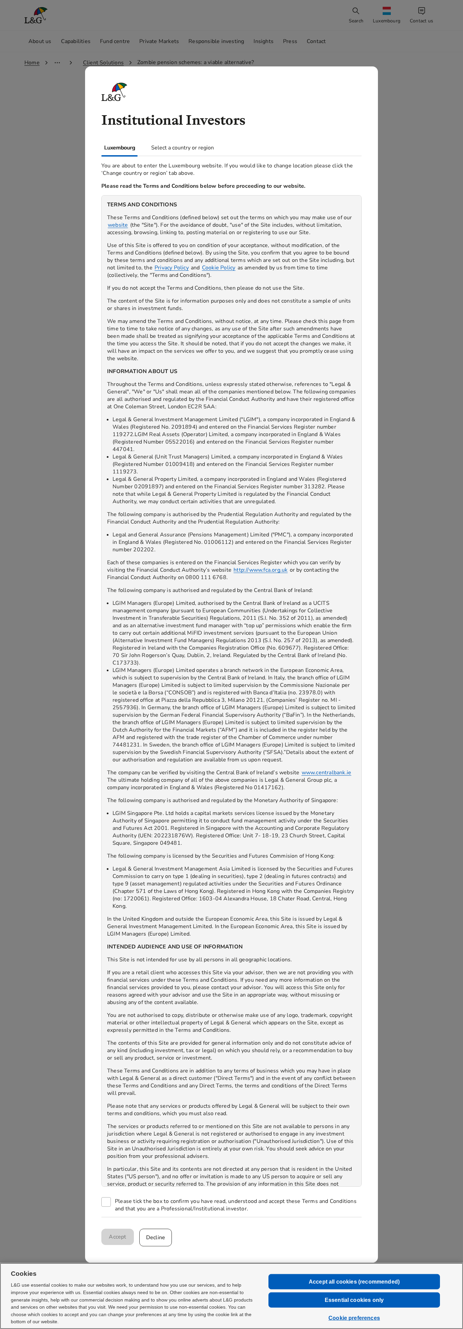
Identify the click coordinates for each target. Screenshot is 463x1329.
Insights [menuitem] (264, 41)
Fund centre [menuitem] (115, 41)
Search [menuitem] (356, 21)
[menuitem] (387, 15)
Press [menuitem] (290, 41)
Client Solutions (103, 62)
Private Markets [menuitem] (159, 41)
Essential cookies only (354, 1300)
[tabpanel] (231, 686)
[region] (231, 691)
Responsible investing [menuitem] (216, 41)
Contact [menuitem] (316, 41)
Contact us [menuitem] (421, 21)
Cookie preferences (354, 1318)
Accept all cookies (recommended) (354, 1281)
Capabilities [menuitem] (75, 41)
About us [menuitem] (40, 41)
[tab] (119, 148)
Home (32, 62)
